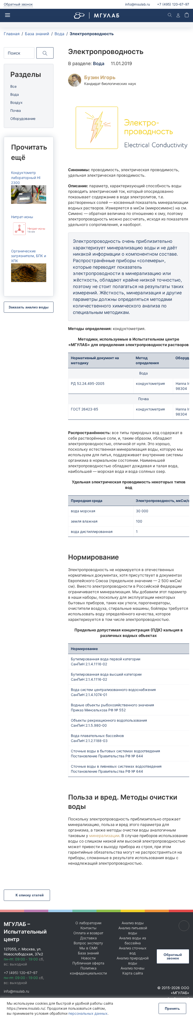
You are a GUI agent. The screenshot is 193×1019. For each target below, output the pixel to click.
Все (13, 86)
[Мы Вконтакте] (184, 925)
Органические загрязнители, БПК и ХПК (28, 256)
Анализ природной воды (133, 960)
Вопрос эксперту (88, 943)
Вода (14, 94)
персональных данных (88, 1013)
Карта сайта (132, 973)
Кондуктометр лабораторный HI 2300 (25, 177)
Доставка (88, 938)
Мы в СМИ (88, 948)
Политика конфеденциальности (88, 970)
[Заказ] (186, 15)
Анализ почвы (132, 968)
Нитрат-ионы (22, 217)
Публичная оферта (88, 963)
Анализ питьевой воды (132, 930)
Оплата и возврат (88, 933)
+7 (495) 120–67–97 (20, 972)
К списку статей (29, 895)
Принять (172, 1008)
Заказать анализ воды (29, 307)
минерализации (104, 835)
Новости (88, 958)
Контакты (88, 928)
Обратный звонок (18, 4)
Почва (15, 110)
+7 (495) (173, 4)
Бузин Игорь (100, 77)
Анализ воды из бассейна (132, 940)
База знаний (88, 953)
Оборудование (22, 118)
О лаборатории (88, 923)
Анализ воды (133, 923)
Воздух (16, 102)
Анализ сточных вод (133, 950)
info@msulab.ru (137, 4)
